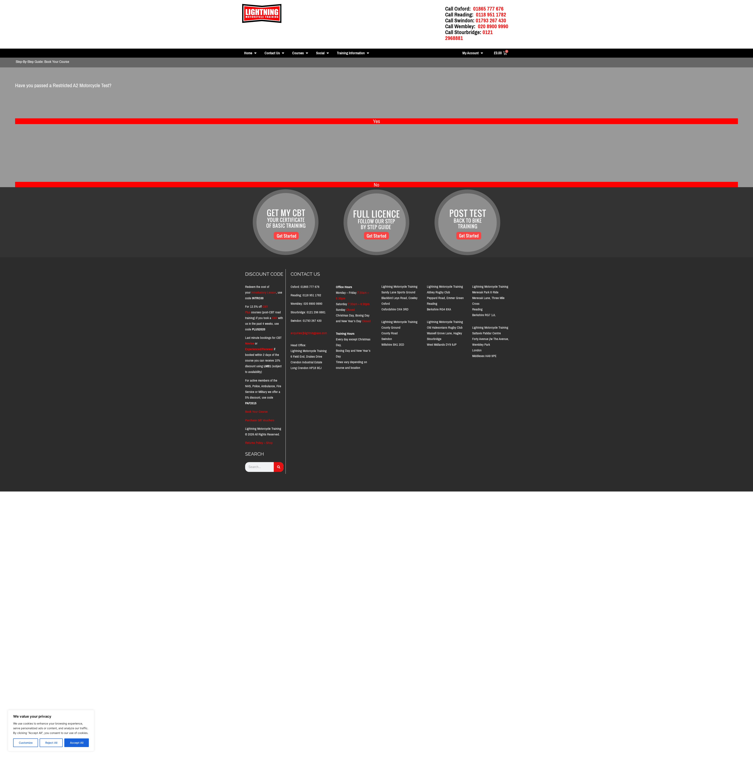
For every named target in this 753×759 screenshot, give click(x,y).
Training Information (351, 53)
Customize (26, 742)
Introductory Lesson (263, 292)
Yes (376, 121)
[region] (51, 730)
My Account (470, 53)
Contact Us (272, 53)
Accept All (76, 742)
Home (248, 53)
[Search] (279, 467)
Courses (298, 53)
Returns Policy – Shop (259, 443)
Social (320, 53)
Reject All (51, 742)
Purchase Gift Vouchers (259, 420)
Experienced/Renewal (259, 349)
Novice (249, 343)
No (376, 185)
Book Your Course (256, 412)
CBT (274, 318)
